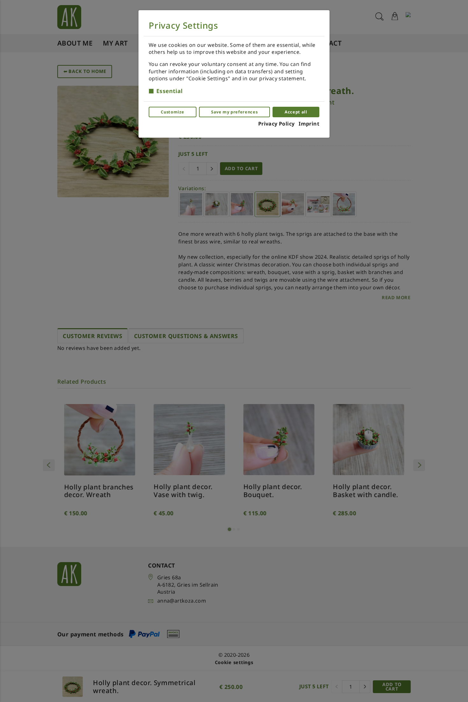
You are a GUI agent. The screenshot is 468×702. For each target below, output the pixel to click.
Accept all (296, 112)
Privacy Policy (276, 123)
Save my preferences (234, 112)
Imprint (309, 123)
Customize (172, 112)
